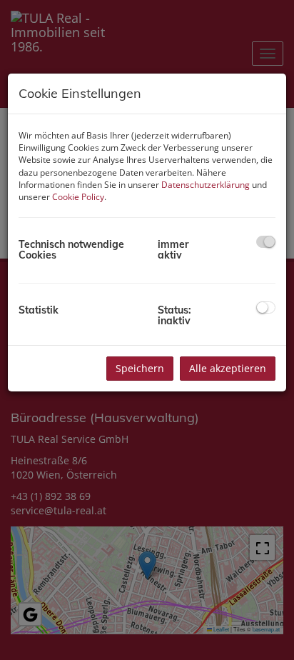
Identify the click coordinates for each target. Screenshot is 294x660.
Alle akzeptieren (227, 368)
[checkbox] (265, 242)
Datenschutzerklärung (205, 185)
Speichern (140, 368)
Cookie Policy (78, 197)
